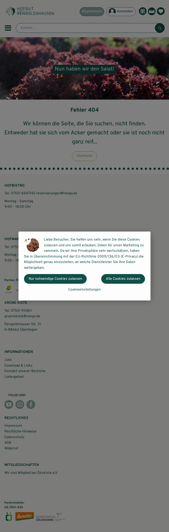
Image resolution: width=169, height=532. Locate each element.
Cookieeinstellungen (84, 289)
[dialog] (84, 266)
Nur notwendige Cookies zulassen (55, 279)
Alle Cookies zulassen (123, 279)
